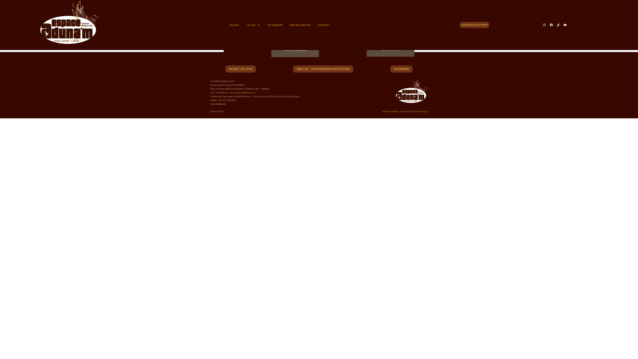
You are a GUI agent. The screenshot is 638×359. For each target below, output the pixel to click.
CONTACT (324, 25)
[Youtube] (565, 25)
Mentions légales (390, 111)
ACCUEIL (234, 25)
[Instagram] (544, 25)
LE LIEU (251, 25)
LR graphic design (419, 111)
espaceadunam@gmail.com (242, 92)
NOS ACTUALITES (300, 25)
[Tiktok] (558, 25)
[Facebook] (551, 25)
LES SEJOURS (275, 25)
